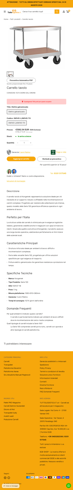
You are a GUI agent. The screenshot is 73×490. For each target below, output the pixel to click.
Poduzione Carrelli (11, 419)
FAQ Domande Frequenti (50, 392)
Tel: (58, 173)
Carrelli (6, 361)
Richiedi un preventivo (51, 159)
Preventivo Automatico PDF (21, 80)
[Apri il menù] (5, 11)
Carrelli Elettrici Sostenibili (14, 406)
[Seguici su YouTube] (8, 477)
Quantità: (10, 143)
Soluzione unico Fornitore (50, 375)
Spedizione (44, 365)
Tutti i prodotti (15, 19)
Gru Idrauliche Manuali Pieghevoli (17, 375)
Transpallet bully (10, 413)
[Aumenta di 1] (31, 143)
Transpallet (8, 365)
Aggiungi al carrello (21, 159)
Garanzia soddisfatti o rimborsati (53, 361)
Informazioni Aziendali (49, 378)
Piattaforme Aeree (11, 371)
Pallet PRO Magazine (12, 403)
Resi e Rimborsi (46, 388)
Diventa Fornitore (47, 385)
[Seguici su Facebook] (5, 477)
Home (6, 19)
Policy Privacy (45, 368)
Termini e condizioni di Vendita (52, 371)
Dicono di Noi (9, 409)
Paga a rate (61, 152)
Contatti (43, 382)
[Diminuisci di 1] (18, 143)
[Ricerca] (57, 11)
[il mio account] (64, 12)
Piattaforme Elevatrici (12, 368)
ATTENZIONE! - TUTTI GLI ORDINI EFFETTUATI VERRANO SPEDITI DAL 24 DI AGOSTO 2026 (36, 3)
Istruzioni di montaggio (16, 181)
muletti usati (9, 416)
